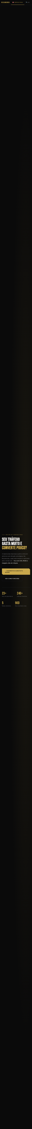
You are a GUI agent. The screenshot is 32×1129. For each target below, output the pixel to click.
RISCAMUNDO (5, 2)
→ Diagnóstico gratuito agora (14, 571)
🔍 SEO (28, 2)
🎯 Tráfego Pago (17, 2)
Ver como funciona (12, 578)
